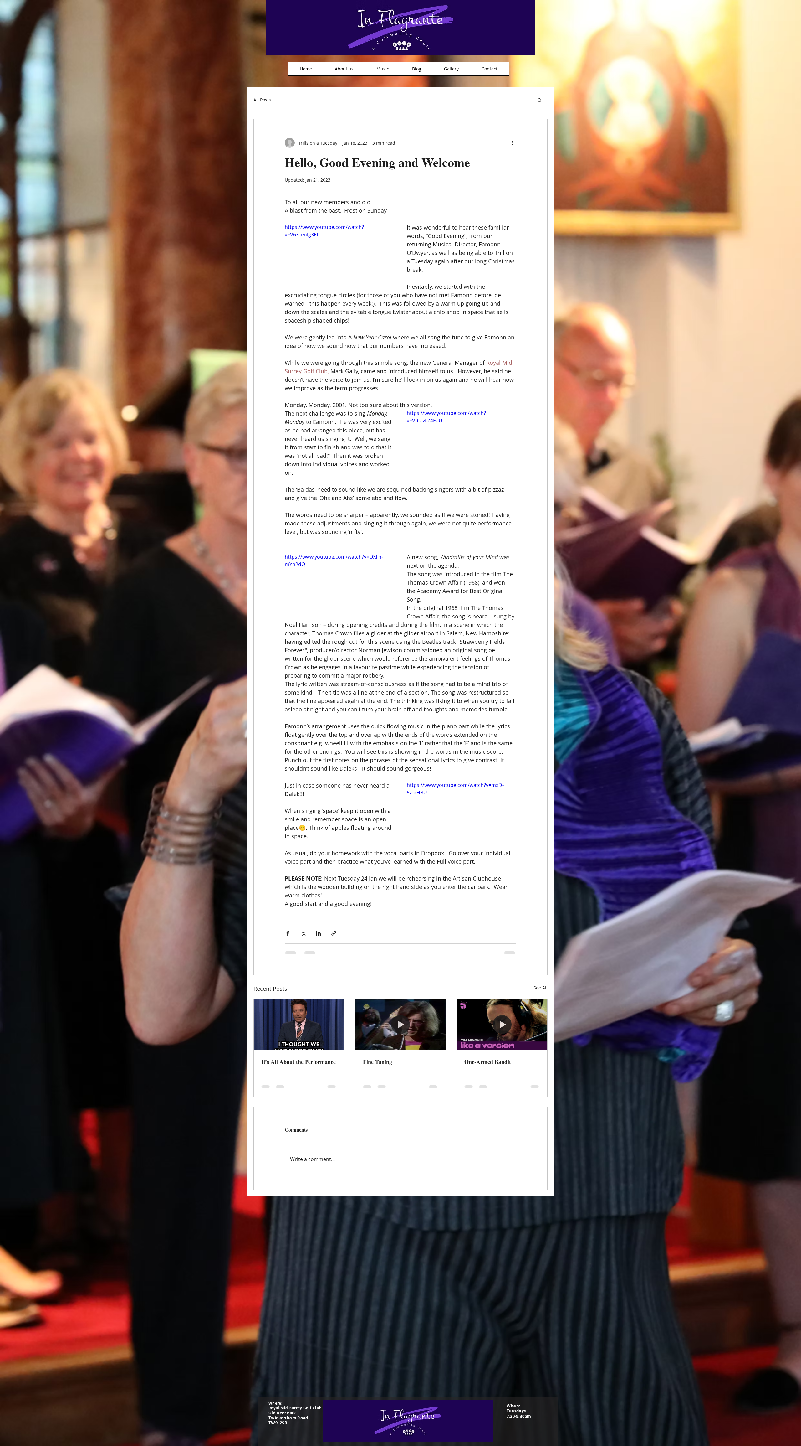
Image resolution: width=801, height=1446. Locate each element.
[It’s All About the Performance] (299, 1024)
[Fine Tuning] (400, 1024)
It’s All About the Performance (298, 1062)
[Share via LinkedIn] (318, 933)
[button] (540, 99)
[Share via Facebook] (288, 933)
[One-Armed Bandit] (502, 1024)
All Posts (262, 100)
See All (540, 988)
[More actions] (512, 143)
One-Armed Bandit (487, 1062)
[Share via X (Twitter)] (303, 933)
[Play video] (339, 254)
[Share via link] (334, 933)
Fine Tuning (377, 1062)
